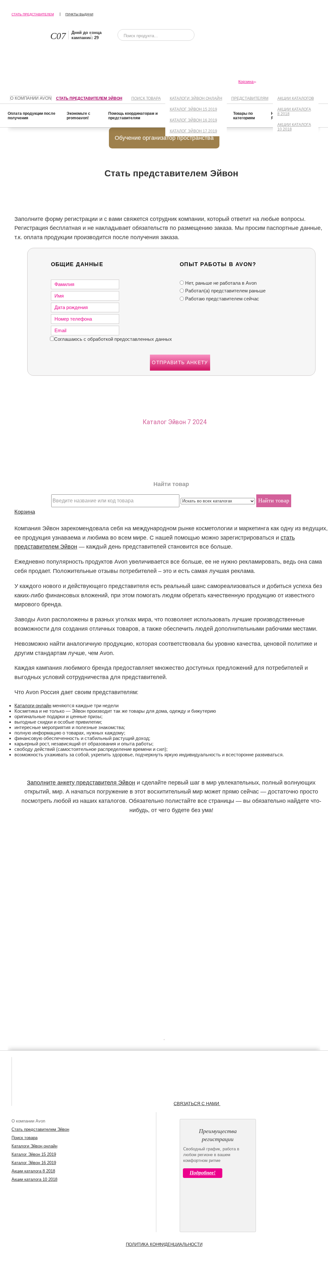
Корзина (24, 512)
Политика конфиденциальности (164, 1244)
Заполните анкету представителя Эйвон (81, 782)
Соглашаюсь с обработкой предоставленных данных (113, 339)
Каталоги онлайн (32, 705)
